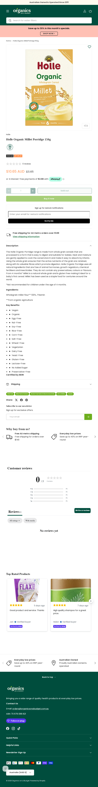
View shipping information (26, 236)
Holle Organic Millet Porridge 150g (26, 41)
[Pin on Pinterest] (26, 400)
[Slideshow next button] (91, 601)
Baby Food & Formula (22, 394)
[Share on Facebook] (21, 400)
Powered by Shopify (37, 781)
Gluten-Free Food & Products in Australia (42, 394)
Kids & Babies (61, 394)
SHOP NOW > (49, 33)
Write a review (82, 510)
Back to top (47, 677)
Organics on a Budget (20, 781)
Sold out (65, 190)
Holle (8, 134)
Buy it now (49, 198)
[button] (90, 11)
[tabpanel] (49, 538)
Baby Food (10, 394)
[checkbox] (30, 520)
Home (8, 41)
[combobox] (49, 20)
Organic (70, 394)
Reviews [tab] (14, 511)
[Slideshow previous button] (7, 601)
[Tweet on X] (16, 400)
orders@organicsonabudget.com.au (30, 708)
